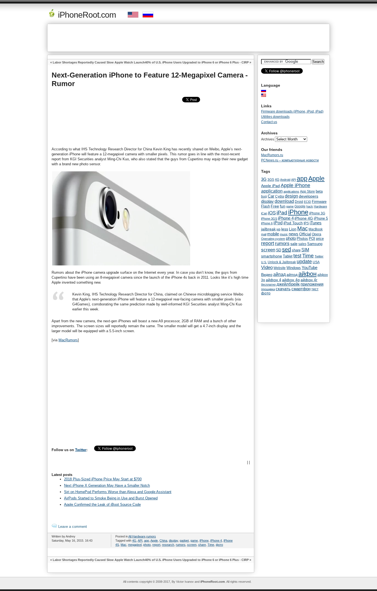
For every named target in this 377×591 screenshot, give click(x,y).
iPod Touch (293, 223)
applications (291, 191)
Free (275, 206)
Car (271, 196)
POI (312, 238)
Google (300, 206)
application (272, 190)
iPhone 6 (267, 223)
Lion (292, 229)
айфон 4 (273, 280)
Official (305, 234)
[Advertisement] (188, 37)
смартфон (300, 288)
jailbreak (268, 229)
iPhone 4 (216, 540)
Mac (123, 544)
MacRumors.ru (272, 155)
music (284, 234)
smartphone (271, 256)
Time (211, 544)
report (156, 544)
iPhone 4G (303, 218)
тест (314, 289)
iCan (264, 213)
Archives (267, 139)
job (278, 229)
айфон (307, 273)
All (129, 536)
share (202, 544)
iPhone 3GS (269, 218)
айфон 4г (309, 280)
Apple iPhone (295, 185)
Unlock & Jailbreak (282, 262)
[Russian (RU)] (266, 90)
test (297, 256)
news (293, 234)
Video (267, 267)
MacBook (316, 229)
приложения (312, 284)
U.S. (264, 262)
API (140, 540)
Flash (265, 206)
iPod (278, 222)
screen (192, 544)
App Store (307, 191)
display (173, 540)
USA (316, 262)
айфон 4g (291, 280)
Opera (316, 234)
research (168, 544)
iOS (272, 212)
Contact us (269, 122)
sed (286, 249)
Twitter (80, 450)
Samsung (314, 244)
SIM (305, 249)
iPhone (204, 540)
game (194, 540)
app (146, 540)
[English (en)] (266, 95)
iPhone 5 (321, 218)
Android (285, 179)
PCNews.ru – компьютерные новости (290, 160)
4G (134, 540)
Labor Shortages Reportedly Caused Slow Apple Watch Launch (99, 62)
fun (282, 206)
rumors (151, 536)
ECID (307, 201)
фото (219, 544)
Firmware (319, 202)
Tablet (288, 256)
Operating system (273, 238)
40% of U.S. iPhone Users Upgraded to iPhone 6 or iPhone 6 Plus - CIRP (197, 62)
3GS (270, 179)
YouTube (309, 267)
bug (264, 196)
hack (309, 206)
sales (302, 244)
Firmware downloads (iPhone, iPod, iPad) (292, 111)
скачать (283, 288)
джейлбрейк (288, 284)
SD (278, 250)
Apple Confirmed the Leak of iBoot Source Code (102, 504)
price (320, 238)
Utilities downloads (275, 117)
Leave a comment (72, 527)
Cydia (279, 196)
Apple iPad (270, 185)
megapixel (135, 544)
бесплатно (268, 284)
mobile (273, 234)
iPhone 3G (317, 213)
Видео (266, 274)
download (284, 201)
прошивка (268, 289)
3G (264, 179)
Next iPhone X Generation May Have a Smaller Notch (107, 485)
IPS (306, 223)
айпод (292, 274)
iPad (282, 212)
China (163, 540)
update (304, 261)
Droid (299, 201)
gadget (184, 540)
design (291, 196)
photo (147, 544)
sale (294, 243)
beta (319, 191)
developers (308, 196)
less (284, 229)
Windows (293, 268)
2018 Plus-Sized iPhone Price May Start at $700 (103, 479)
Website (280, 268)
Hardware (138, 536)
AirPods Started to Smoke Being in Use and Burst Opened (111, 498)
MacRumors (68, 340)
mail (263, 234)
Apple (154, 540)
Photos (302, 238)
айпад (279, 274)
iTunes (316, 222)
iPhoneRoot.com (86, 14)
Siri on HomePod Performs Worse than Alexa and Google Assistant (117, 492)
